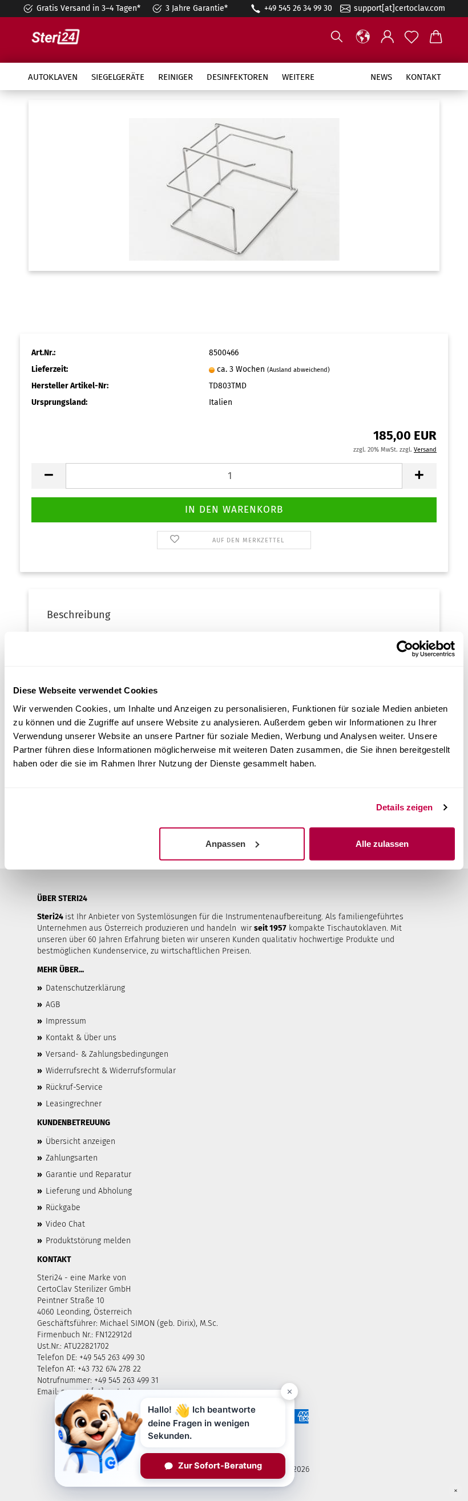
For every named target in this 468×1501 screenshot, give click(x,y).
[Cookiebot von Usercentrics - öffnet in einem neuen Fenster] (405, 649)
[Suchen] (336, 37)
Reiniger (175, 77)
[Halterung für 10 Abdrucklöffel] (234, 185)
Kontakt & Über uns (81, 1037)
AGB (53, 1004)
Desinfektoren (237, 77)
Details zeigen (404, 807)
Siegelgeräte (117, 77)
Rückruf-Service (74, 1087)
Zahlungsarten (72, 1158)
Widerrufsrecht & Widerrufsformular (111, 1071)
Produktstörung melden (88, 1241)
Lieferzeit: (49, 369)
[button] (363, 37)
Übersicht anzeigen (80, 1141)
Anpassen (225, 843)
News (381, 77)
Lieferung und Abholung (89, 1191)
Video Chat (65, 1224)
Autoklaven (53, 77)
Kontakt (423, 77)
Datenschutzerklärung (85, 988)
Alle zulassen (382, 843)
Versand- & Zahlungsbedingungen (107, 1054)
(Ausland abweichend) (298, 370)
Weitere (298, 77)
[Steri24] (60, 37)
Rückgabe (63, 1207)
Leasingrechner (74, 1104)
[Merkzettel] (412, 37)
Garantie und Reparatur (88, 1174)
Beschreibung (78, 614)
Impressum (66, 1021)
